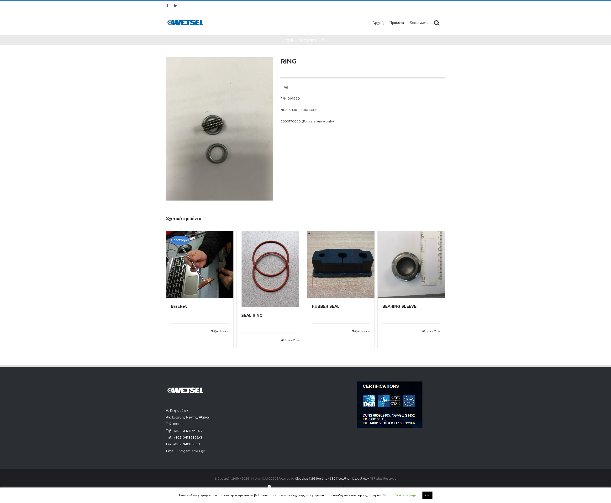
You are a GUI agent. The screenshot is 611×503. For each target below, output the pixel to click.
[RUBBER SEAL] (340, 264)
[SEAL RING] (270, 269)
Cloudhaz (301, 478)
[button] (436, 22)
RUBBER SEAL (326, 306)
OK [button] (427, 495)
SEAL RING (252, 315)
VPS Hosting (319, 478)
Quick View (221, 331)
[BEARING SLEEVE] (411, 264)
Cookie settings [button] (405, 495)
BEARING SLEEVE (399, 306)
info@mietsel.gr (191, 451)
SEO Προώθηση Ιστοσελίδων (349, 478)
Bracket (179, 306)
